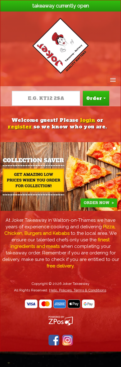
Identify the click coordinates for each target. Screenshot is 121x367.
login (87, 120)
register (20, 126)
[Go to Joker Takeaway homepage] (60, 43)
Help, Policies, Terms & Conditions (77, 290)
